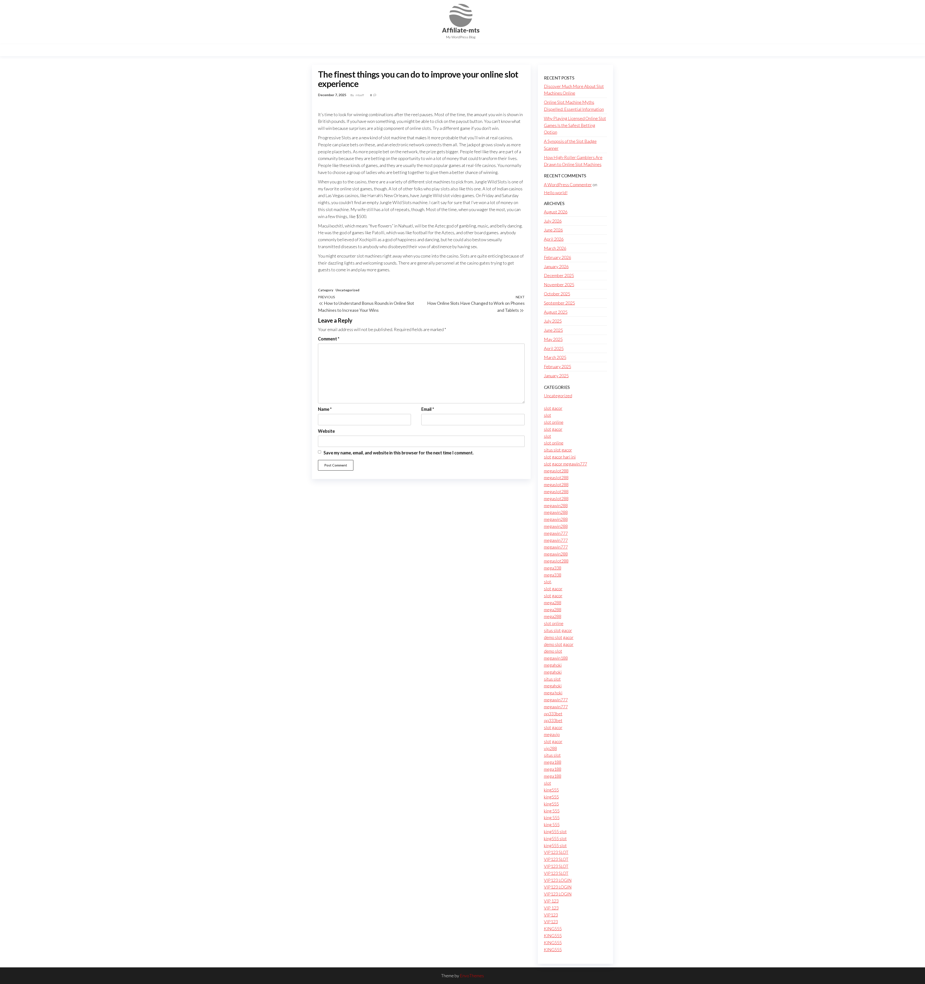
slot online (553, 422)
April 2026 (554, 239)
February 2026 (557, 257)
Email (427, 409)
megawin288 (556, 505)
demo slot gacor (559, 637)
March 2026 (555, 248)
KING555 (553, 928)
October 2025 (557, 293)
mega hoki (553, 692)
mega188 (552, 762)
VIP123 (551, 915)
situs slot (552, 679)
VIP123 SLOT (556, 852)
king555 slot (555, 831)
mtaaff (360, 95)
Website (326, 431)
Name (325, 409)
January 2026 (556, 266)
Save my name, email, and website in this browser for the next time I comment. (399, 452)
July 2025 (553, 321)
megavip (552, 734)
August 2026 (556, 211)
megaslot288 (556, 470)
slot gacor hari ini (560, 456)
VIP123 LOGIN (558, 880)
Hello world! (556, 192)
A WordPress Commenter (568, 184)
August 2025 (556, 312)
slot (547, 415)
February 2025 (557, 366)
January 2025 (556, 375)
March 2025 (555, 357)
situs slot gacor (558, 449)
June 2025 (553, 330)
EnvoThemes (472, 975)
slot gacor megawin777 (565, 463)
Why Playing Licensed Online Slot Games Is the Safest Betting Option (575, 125)
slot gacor (553, 408)
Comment (328, 338)
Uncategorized (347, 290)
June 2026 (553, 230)
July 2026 (553, 221)
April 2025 (554, 348)
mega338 (552, 568)
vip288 (550, 748)
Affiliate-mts (461, 30)
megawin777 (556, 533)
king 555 (552, 810)
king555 (551, 789)
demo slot (553, 651)
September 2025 (559, 303)
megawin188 (556, 658)
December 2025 (559, 275)
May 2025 (553, 339)
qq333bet (553, 713)
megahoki (553, 665)
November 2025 (559, 284)
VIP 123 (551, 901)
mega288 (552, 602)
